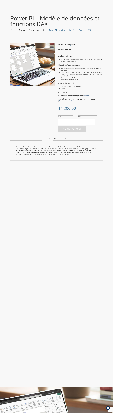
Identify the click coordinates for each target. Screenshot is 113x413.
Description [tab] (48, 139)
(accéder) (87, 96)
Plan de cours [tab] (66, 139)
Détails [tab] (56, 139)
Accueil (14, 30)
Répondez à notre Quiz (66, 101)
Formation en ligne (38, 30)
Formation (23, 30)
